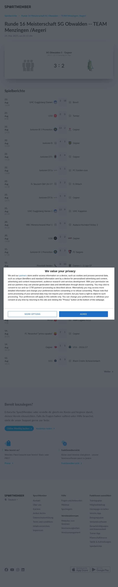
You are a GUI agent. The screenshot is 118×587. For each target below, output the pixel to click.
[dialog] (59, 294)
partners (23, 275)
